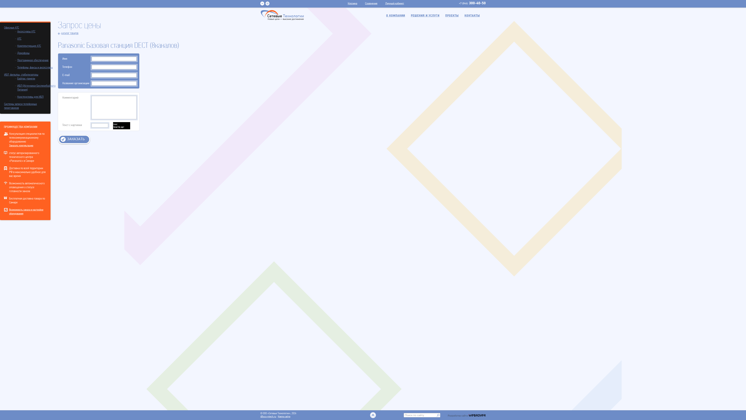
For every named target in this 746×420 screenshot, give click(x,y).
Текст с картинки (72, 125)
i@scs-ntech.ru (268, 416)
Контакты (472, 15)
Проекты (452, 15)
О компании (395, 15)
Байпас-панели (26, 78)
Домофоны (23, 53)
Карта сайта (284, 416)
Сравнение (371, 3)
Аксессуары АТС (26, 31)
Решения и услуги (425, 15)
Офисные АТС (11, 27)
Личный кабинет (394, 3)
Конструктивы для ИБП (30, 97)
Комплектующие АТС (29, 46)
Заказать (76, 139)
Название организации (75, 83)
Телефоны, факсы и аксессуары (35, 67)
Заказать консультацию (21, 145)
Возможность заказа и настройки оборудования (26, 211)
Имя (64, 58)
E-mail (66, 75)
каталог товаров (69, 33)
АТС (19, 38)
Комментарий (70, 97)
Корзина (352, 3)
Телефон (67, 67)
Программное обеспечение (33, 60)
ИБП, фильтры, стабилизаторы (21, 74)
